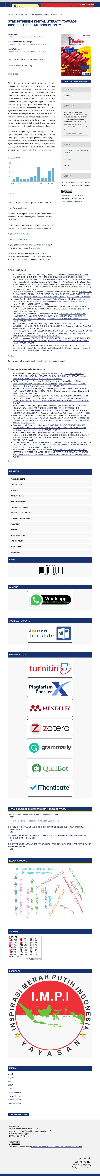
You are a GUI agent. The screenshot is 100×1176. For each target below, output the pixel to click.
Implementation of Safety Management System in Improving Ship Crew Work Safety (45, 384)
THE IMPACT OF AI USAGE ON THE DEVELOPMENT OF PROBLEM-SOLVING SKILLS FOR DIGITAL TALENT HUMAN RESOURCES (52, 294)
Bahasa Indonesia (14, 1092)
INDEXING (14, 530)
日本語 (10, 1085)
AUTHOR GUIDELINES (18, 535)
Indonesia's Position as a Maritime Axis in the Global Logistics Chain (33, 821)
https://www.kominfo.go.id (18, 208)
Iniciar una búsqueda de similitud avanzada (36, 361)
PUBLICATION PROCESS (19, 507)
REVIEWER (15, 490)
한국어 (10, 1081)
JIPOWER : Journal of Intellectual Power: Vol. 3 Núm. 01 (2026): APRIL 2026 (61, 413)
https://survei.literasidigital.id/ (19, 239)
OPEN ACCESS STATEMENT (20, 513)
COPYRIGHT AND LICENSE (20, 518)
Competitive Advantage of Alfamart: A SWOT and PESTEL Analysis (38, 348)
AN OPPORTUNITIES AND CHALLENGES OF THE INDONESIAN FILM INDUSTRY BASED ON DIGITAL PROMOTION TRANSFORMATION (50, 277)
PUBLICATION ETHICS (18, 501)
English (10, 1074)
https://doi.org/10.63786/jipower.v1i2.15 (28, 59)
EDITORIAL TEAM (17, 485)
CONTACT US (15, 552)
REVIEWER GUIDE (17, 496)
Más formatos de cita (74, 134)
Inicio (10, 15)
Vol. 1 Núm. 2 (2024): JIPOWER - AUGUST (41, 15)
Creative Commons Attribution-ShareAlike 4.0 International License (56, 1147)
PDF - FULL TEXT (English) (76, 81)
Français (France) (14, 1096)
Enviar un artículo (18, 1114)
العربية (10, 1078)
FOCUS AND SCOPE (18, 479)
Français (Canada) (14, 1100)
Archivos (19, 15)
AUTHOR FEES (16, 546)
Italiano (11, 1089)
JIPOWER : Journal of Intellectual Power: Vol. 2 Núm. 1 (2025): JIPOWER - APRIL (60, 279)
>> (13, 356)
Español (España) (14, 1103)
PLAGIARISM (15, 524)
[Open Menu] (8, 4)
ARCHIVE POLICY (17, 541)
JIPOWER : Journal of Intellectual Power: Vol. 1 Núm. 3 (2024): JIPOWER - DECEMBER (57, 297)
